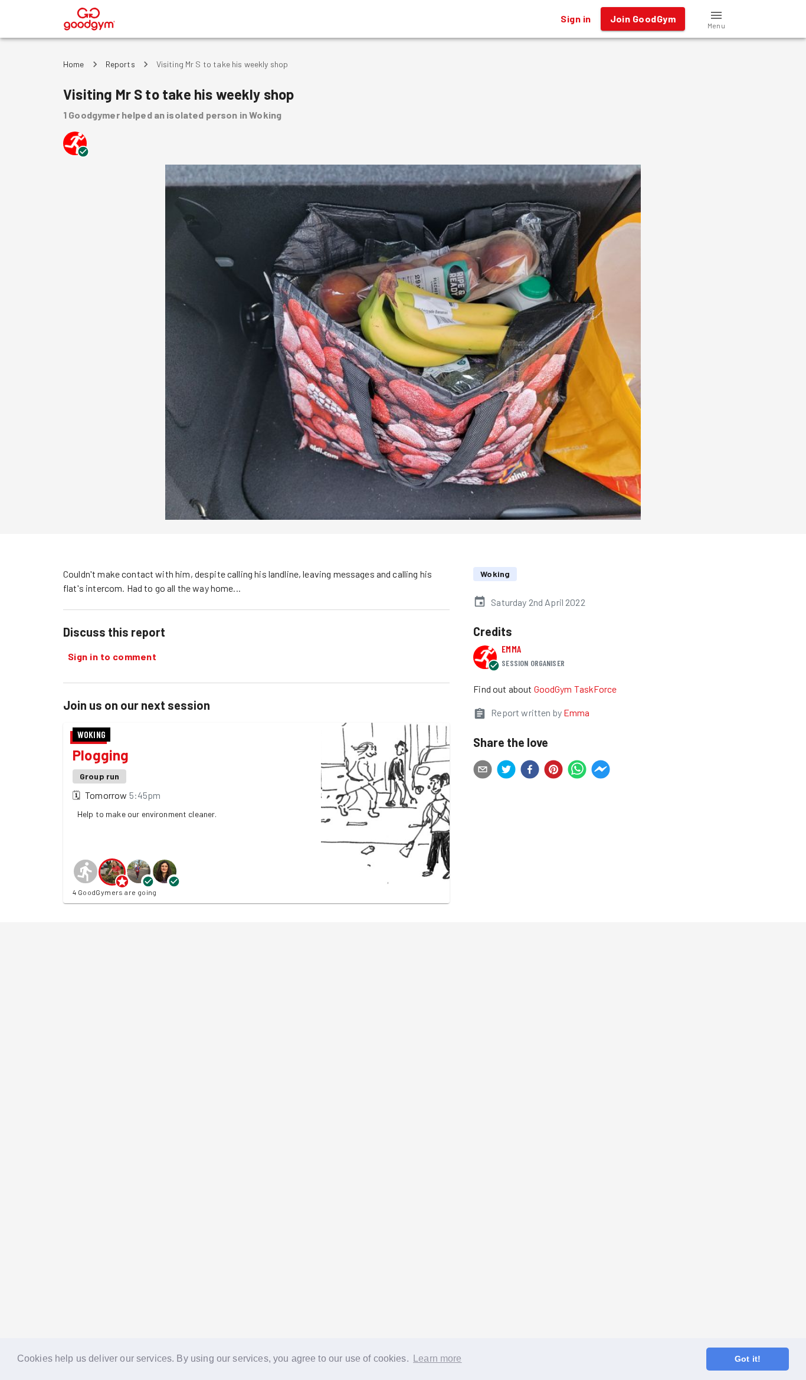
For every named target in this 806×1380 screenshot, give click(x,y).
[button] (716, 18)
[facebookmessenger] (600, 771)
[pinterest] (553, 771)
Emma (511, 648)
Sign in (576, 18)
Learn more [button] (437, 1358)
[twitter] (506, 771)
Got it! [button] (748, 1358)
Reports (120, 64)
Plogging (101, 754)
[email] (482, 771)
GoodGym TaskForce (575, 688)
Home (73, 64)
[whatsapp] (577, 771)
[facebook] (529, 771)
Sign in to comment (112, 656)
